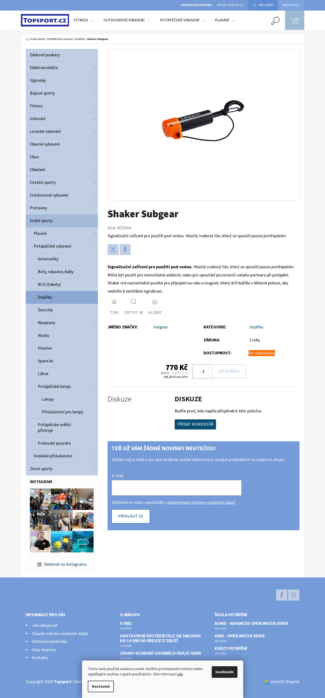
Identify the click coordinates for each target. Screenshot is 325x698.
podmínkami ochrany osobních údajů (201, 502)
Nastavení (101, 686)
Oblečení (37, 170)
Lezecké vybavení (45, 131)
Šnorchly (45, 310)
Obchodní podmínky (49, 642)
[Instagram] (293, 595)
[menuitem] (84, 20)
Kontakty (40, 658)
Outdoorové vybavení (49, 195)
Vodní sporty (41, 221)
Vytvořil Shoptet (285, 682)
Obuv (34, 157)
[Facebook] (125, 249)
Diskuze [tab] (119, 399)
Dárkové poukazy (45, 55)
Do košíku (228, 371)
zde (180, 674)
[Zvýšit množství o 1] (208, 368)
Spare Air (45, 361)
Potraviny (38, 208)
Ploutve (45, 348)
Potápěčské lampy (54, 387)
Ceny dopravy (44, 650)
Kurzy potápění (231, 648)
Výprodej (37, 80)
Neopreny (46, 323)
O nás (126, 623)
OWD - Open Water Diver (240, 636)
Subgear (160, 327)
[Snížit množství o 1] (208, 374)
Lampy (48, 399)
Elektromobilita (44, 68)
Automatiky (48, 259)
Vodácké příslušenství (53, 456)
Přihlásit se (130, 516)
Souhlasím (224, 672)
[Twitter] (113, 249)
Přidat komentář (195, 424)
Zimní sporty (41, 469)
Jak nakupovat (45, 625)
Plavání (40, 234)
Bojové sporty (42, 93)
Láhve (43, 374)
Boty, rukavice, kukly (56, 272)
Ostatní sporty (43, 182)
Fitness (36, 106)
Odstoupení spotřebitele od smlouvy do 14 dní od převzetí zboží (160, 638)
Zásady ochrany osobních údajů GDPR (160, 653)
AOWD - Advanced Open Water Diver (251, 623)
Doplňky (45, 297)
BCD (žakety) (49, 285)
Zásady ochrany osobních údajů (60, 634)
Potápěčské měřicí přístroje (54, 428)
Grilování (37, 119)
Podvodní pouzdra (54, 443)
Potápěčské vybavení (52, 246)
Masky (43, 336)
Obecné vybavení (45, 144)
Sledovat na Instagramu (65, 564)
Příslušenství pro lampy (62, 412)
